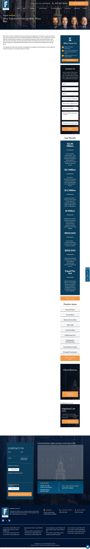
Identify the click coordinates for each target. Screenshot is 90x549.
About (24, 8)
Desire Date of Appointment (24, 459)
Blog (60, 8)
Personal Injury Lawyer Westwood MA (76, 531)
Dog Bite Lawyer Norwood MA (53, 534)
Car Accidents (70, 314)
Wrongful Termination (70, 352)
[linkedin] (9, 520)
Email (22, 452)
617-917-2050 (61, 3)
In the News (54, 8)
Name (10, 452)
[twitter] (6, 520)
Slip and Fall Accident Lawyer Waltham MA (55, 530)
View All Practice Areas (70, 358)
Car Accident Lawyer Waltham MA (11, 528)
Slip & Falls (70, 325)
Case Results (77, 8)
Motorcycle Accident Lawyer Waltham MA (34, 528)
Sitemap (32, 545)
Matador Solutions (55, 545)
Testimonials (68, 8)
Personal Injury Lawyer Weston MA (33, 532)
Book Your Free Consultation (20, 494)
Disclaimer (41, 545)
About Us (70, 421)
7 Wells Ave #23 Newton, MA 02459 (50, 513)
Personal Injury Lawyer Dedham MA (33, 534)
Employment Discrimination (70, 341)
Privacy (36, 545)
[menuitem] (18, 8)
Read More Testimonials (70, 394)
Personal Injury (70, 309)
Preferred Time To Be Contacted (13, 485)
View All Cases (70, 298)
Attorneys (32, 8)
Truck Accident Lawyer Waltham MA (76, 528)
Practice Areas (43, 8)
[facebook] (3, 520)
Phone (10, 458)
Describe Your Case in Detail (15, 473)
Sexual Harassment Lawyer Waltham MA (55, 528)
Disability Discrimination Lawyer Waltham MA (10, 530)
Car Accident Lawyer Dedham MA (11, 534)
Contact (85, 8)
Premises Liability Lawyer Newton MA (33, 531)
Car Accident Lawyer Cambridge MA (76, 529)
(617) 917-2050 (67, 488)
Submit (70, 129)
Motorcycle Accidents (70, 320)
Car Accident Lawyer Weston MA (11, 532)
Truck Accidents (70, 330)
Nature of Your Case (13, 466)
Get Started (70, 60)
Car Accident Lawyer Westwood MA (54, 532)
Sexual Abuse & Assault (70, 347)
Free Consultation (78, 3)
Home (18, 8)
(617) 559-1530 (63, 512)
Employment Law (70, 335)
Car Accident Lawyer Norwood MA (76, 533)
